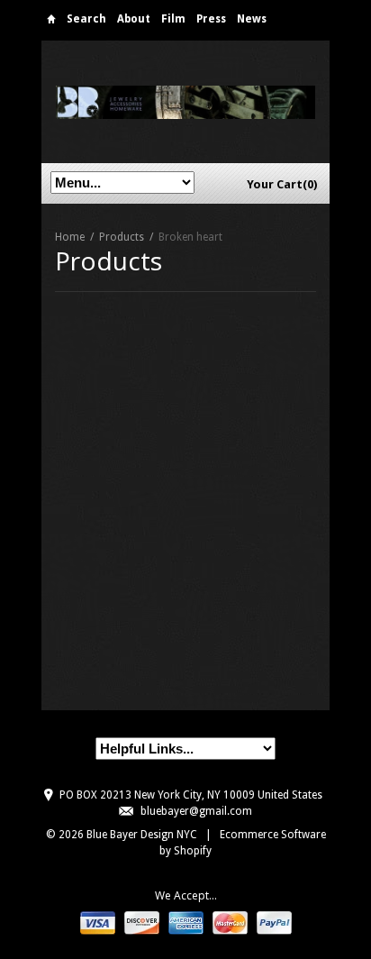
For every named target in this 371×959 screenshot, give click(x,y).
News (252, 19)
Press (211, 19)
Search (86, 19)
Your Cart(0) (282, 184)
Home (51, 22)
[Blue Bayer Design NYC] (185, 101)
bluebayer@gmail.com (196, 811)
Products (121, 237)
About (133, 19)
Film (173, 19)
